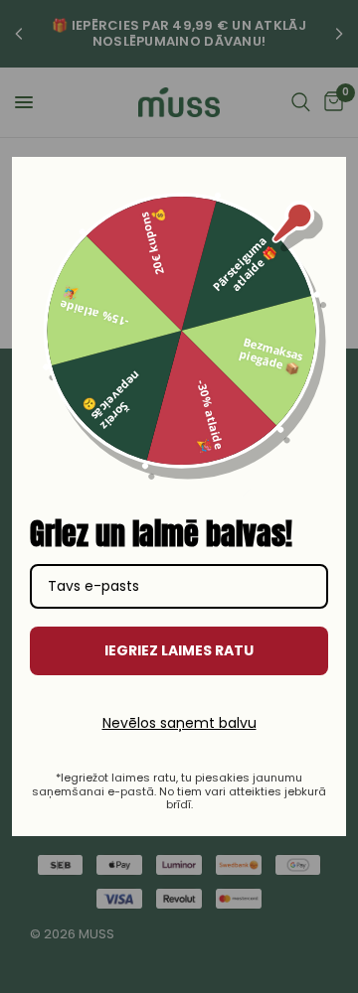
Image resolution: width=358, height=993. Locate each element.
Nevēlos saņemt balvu (179, 723)
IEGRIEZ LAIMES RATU (179, 650)
